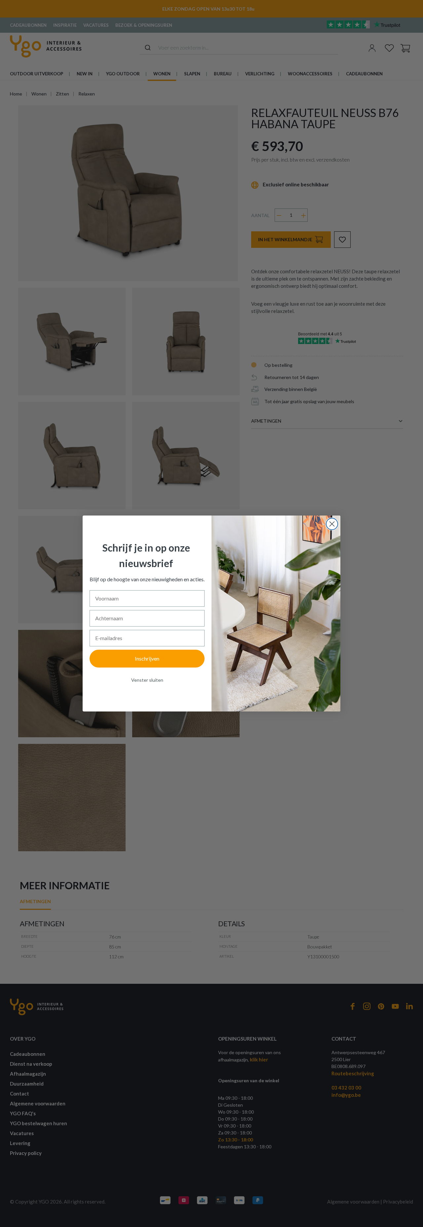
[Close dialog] (332, 524)
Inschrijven (147, 658)
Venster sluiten (147, 680)
